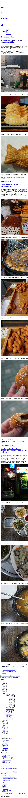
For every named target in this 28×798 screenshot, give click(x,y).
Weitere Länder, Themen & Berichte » (9, 768)
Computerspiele (6, 755)
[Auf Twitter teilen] (4, 677)
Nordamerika (6, 740)
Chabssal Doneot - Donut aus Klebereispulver (11, 185)
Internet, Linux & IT (7, 758)
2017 (4, 691)
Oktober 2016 (9, 707)
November (4, 18)
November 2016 (9, 695)
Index (7, 30)
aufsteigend (8, 34)
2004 (4, 733)
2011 (4, 725)
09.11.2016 (11, 704)
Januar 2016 (8, 718)
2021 (4, 686)
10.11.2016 (11, 702)
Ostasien (5, 743)
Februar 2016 (9, 717)
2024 (4, 683)
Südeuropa (5, 746)
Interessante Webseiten (8, 757)
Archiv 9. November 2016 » (9, 670)
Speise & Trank (15, 177)
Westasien (5, 749)
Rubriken (5, 784)
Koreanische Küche (7, 37)
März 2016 (8, 716)
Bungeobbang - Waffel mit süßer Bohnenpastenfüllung (12, 41)
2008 (4, 728)
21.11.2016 (11, 699)
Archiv (2, 7)
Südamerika (5, 745)
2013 (4, 722)
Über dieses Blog (7, 790)
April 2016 (8, 715)
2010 (4, 726)
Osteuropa (5, 744)
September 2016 (9, 709)
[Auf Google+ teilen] (15, 676)
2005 (4, 732)
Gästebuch (5, 789)
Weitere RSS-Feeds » (5, 780)
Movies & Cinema (7, 760)
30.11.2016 (11, 696)
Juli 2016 (8, 711)
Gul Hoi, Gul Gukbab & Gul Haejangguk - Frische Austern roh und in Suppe (14, 450)
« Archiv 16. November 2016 (9, 671)
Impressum (5, 791)
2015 (4, 720)
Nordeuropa (5, 741)
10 (2, 24)
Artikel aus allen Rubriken (9, 777)
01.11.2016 (11, 706)
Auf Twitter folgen (7, 775)
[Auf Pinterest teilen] (13, 677)
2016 (2, 12)
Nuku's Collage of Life (5, 2)
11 (4, 177)
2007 (4, 730)
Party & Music (6, 761)
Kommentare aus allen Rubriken (10, 778)
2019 (4, 689)
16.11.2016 (11, 701)
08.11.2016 (11, 705)
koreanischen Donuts (13, 47)
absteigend (8, 32)
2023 (4, 684)
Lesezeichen (6, 787)
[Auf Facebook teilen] (5, 676)
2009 (4, 727)
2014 (4, 721)
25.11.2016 (11, 698)
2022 (4, 685)
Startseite (5, 782)
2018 (4, 690)
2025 (4, 682)
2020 (4, 688)
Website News (6, 763)
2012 (4, 723)
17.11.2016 (11, 700)
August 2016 (9, 710)
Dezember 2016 (9, 694)
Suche (4, 786)
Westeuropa (5, 750)
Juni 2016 (8, 712)
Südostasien (5, 748)
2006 (4, 731)
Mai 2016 (8, 714)
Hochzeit (5, 756)
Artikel (7, 29)
